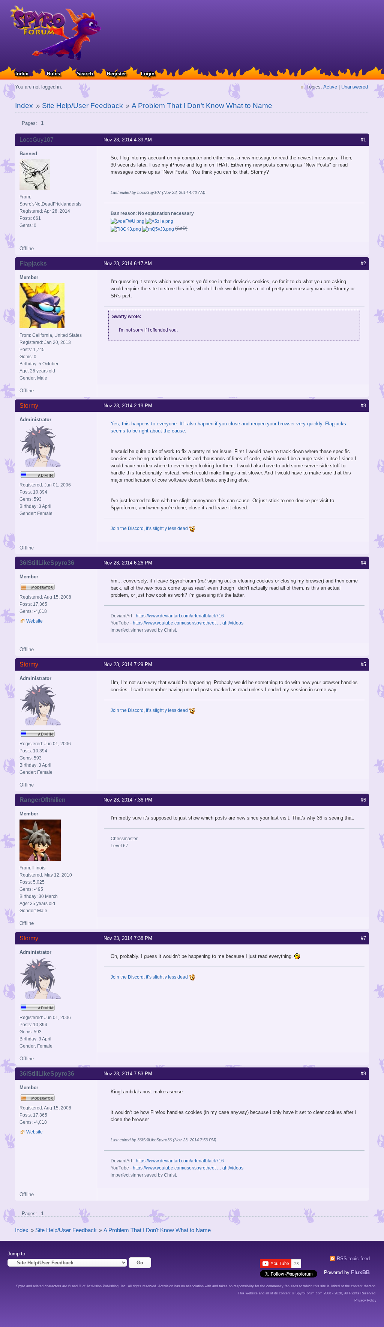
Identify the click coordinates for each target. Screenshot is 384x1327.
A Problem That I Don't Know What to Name (202, 106)
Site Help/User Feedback (82, 106)
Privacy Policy (365, 1300)
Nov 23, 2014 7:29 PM (128, 664)
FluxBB (360, 1272)
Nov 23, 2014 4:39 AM (128, 140)
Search (85, 74)
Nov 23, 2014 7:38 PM (128, 938)
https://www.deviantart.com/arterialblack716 (180, 615)
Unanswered (354, 87)
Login (147, 74)
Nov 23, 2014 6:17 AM (128, 263)
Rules (53, 74)
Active (330, 87)
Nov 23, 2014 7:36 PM (128, 800)
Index (21, 74)
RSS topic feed (353, 1258)
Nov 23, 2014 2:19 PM (128, 405)
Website (34, 621)
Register (116, 74)
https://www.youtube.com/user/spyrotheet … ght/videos (188, 623)
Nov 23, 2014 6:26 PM (128, 563)
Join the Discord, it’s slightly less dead (150, 528)
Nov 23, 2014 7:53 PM (128, 1073)
